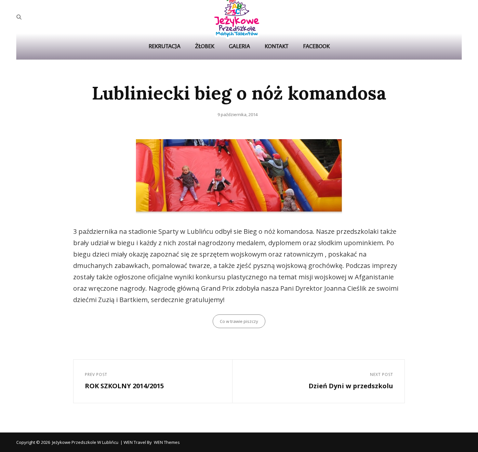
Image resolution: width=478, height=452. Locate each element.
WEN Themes (167, 442)
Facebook (316, 46)
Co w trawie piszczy (239, 321)
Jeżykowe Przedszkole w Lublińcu (85, 442)
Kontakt (276, 46)
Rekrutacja (164, 46)
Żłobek (204, 46)
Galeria (239, 46)
